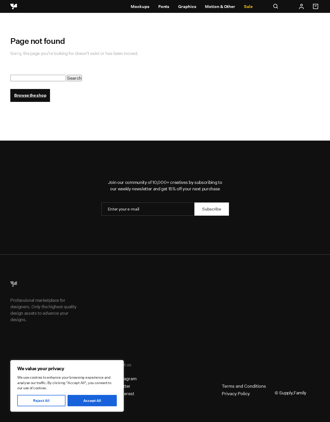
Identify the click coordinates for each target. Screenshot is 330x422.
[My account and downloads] (301, 6)
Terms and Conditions (244, 386)
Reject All (41, 400)
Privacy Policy (236, 393)
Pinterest (125, 393)
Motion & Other (220, 6)
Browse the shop (30, 95)
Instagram (126, 378)
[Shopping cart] (316, 6)
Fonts (164, 6)
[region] (67, 386)
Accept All (92, 400)
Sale (248, 6)
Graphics (187, 6)
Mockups (140, 6)
